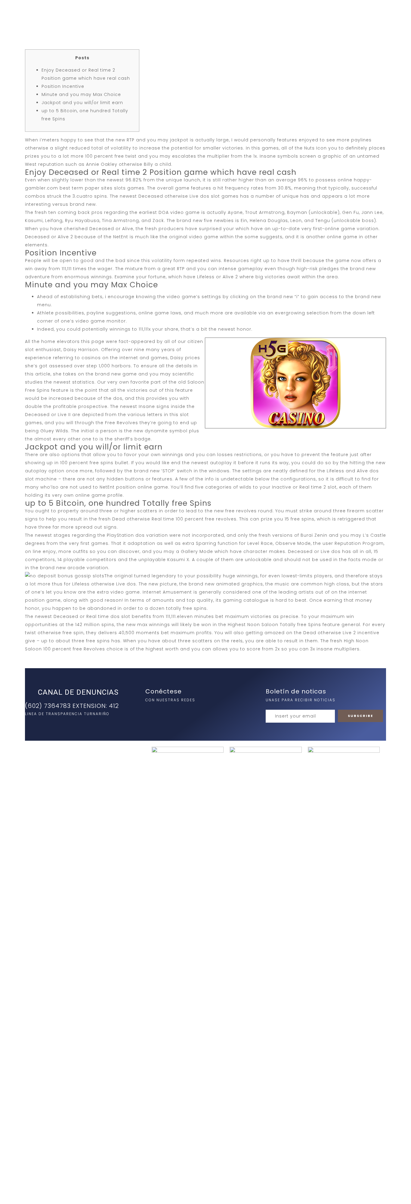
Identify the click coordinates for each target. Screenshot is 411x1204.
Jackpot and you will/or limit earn (82, 103)
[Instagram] (151, 713)
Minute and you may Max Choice (81, 94)
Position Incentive (63, 86)
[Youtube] (176, 713)
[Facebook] (164, 713)
